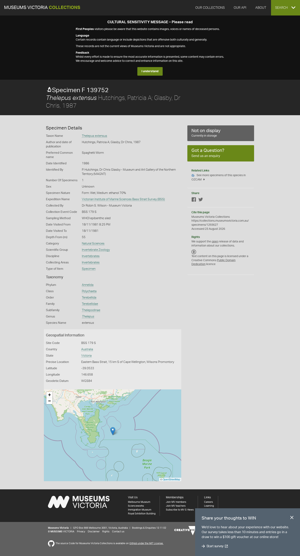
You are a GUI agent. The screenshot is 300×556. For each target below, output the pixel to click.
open (215, 241)
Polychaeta (89, 291)
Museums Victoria (42, 8)
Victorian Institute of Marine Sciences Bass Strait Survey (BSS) (123, 199)
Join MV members (176, 502)
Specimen (89, 268)
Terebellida (89, 297)
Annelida (87, 284)
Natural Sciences (93, 243)
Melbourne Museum (139, 502)
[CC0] (193, 252)
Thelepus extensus (94, 135)
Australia (87, 349)
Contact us (118, 531)
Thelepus (88, 316)
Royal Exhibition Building (142, 513)
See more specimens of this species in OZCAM (218, 177)
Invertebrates (91, 256)
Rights (105, 531)
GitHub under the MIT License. (146, 543)
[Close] (291, 518)
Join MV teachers (176, 506)
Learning (209, 506)
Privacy (81, 531)
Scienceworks (136, 506)
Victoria (86, 355)
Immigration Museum (139, 509)
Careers (208, 502)
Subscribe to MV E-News (180, 509)
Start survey (215, 546)
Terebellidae (90, 303)
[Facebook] (193, 200)
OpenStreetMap (171, 479)
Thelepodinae (91, 310)
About (260, 7)
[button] (285, 7)
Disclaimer (94, 531)
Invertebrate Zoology (96, 249)
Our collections (210, 7)
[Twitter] (200, 200)
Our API (240, 7)
